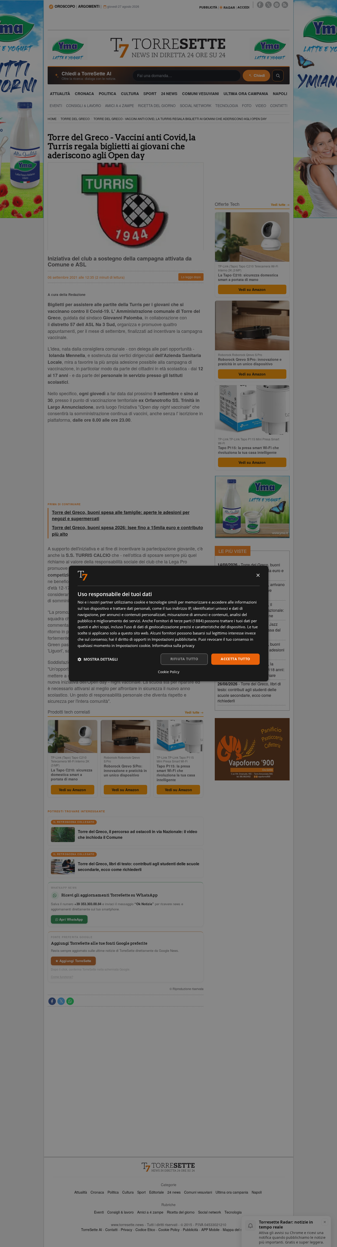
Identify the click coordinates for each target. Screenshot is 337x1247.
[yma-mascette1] (270, 48)
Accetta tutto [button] (235, 659)
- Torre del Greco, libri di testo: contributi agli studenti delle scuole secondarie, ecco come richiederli (249, 692)
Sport (141, 1192)
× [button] (258, 575)
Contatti (111, 1229)
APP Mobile (210, 1229)
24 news (174, 1192)
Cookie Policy (169, 1229)
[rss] (285, 4)
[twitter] (268, 4)
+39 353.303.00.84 (87, 903)
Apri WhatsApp (70, 919)
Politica (113, 1192)
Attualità (80, 1192)
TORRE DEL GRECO (75, 119)
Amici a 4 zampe (150, 1212)
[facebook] (260, 4)
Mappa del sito (234, 1229)
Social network (209, 1212)
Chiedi (259, 75)
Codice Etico (145, 1229)
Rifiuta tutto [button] (184, 659)
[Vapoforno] (252, 749)
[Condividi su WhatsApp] (70, 1001)
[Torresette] (168, 48)
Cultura (128, 1192)
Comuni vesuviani (198, 1192)
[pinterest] (276, 4)
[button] (98, 659)
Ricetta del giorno (181, 1212)
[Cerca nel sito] (278, 75)
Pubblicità (190, 1229)
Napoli (257, 1192)
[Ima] (252, 507)
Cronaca (97, 1192)
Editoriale (156, 1192)
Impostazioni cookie (133, 645)
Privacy (126, 1229)
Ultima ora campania (232, 1192)
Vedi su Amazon (72, 789)
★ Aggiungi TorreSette (73, 960)
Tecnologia (233, 1212)
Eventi (99, 1212)
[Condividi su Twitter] (61, 1001)
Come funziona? (62, 976)
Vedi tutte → (194, 712)
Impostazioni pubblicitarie (174, 639)
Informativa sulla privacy (173, 645)
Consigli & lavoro (120, 1212)
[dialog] (168, 623)
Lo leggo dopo (191, 277)
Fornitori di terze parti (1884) (179, 620)
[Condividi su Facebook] (52, 1001)
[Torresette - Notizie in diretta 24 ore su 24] (169, 1167)
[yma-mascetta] (68, 48)
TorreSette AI (91, 1229)
